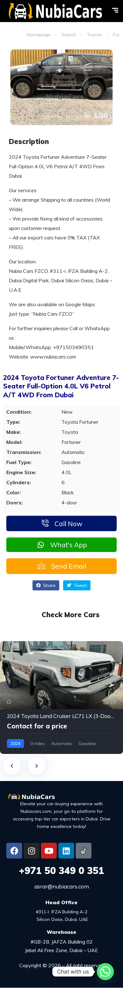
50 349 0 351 (61, 870)
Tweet (80, 585)
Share (49, 585)
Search (69, 34)
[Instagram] (31, 851)
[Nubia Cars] (55, 11)
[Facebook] (14, 851)
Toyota (94, 34)
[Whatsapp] (105, 971)
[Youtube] (49, 851)
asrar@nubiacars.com (61, 886)
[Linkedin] (66, 851)
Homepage (38, 34)
